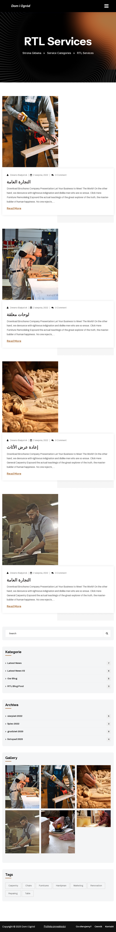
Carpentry (13, 886)
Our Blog (58, 678)
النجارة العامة (19, 181)
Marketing (78, 886)
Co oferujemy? (84, 926)
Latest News (58, 663)
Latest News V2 (58, 671)
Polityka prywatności (55, 926)
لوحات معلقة (18, 314)
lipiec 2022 (58, 724)
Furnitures (44, 886)
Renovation (96, 886)
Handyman (61, 886)
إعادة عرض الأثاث (22, 447)
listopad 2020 (58, 739)
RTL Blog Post (58, 686)
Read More (14, 208)
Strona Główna (32, 53)
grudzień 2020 (58, 731)
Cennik (98, 926)
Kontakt (109, 926)
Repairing (13, 893)
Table (27, 893)
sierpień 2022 (58, 716)
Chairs (28, 886)
